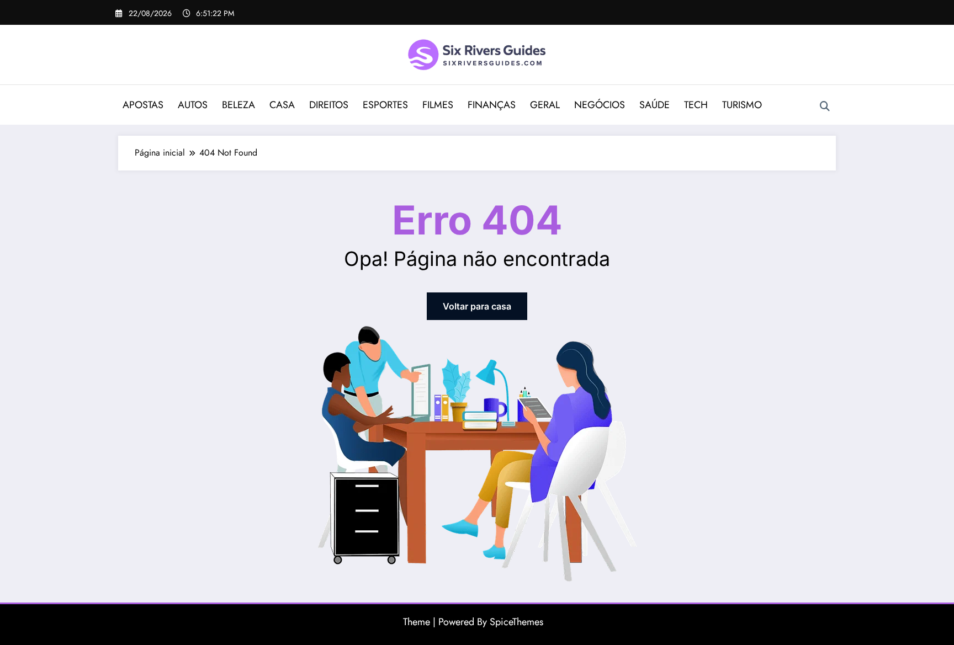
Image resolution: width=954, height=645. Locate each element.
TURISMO (742, 105)
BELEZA (238, 105)
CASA (282, 105)
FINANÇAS (492, 105)
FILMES (437, 105)
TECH (696, 105)
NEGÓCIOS (599, 105)
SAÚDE (654, 105)
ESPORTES (385, 105)
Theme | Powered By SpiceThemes (473, 622)
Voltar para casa (477, 306)
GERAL (545, 105)
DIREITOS (328, 105)
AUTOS (193, 105)
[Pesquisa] (825, 106)
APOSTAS (143, 105)
